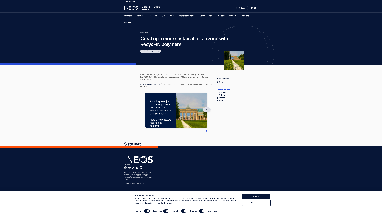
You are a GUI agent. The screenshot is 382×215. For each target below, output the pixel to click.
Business (128, 16)
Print (221, 82)
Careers (221, 16)
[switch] (166, 211)
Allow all (256, 196)
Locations (245, 16)
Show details (212, 211)
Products (153, 16)
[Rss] (137, 167)
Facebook (222, 92)
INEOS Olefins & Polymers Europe (151, 51)
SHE (163, 16)
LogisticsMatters (186, 16)
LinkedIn (222, 98)
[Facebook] (125, 167)
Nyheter (232, 16)
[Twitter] (133, 167)
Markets (139, 16)
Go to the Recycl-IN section (150, 84)
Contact (127, 22)
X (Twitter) (223, 95)
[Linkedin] (141, 167)
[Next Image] (207, 109)
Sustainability (206, 16)
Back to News (224, 78)
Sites (172, 16)
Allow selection (256, 203)
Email (221, 100)
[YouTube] (129, 167)
